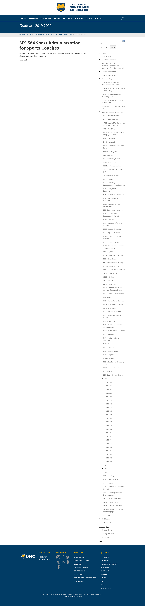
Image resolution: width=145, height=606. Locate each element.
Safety (103, 581)
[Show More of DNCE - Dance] (101, 178)
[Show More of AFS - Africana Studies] (101, 115)
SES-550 (109, 411)
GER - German (108, 280)
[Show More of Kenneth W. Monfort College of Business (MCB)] (99, 94)
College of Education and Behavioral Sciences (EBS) (111, 83)
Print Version (106, 56)
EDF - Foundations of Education (110, 199)
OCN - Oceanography (110, 351)
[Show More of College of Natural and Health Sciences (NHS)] (99, 100)
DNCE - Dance (108, 179)
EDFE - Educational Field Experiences (111, 205)
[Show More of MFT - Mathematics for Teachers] (101, 337)
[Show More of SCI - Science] (101, 371)
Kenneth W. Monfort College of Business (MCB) (112, 95)
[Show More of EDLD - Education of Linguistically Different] (101, 213)
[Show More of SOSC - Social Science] (101, 479)
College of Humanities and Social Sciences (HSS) (113, 89)
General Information (109, 72)
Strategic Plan (79, 571)
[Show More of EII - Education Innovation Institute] (101, 236)
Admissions (46, 18)
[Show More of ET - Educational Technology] (101, 262)
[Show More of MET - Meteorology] (101, 334)
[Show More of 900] (102, 472)
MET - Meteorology (110, 334)
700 (106, 469)
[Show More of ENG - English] (101, 251)
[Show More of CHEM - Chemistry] (101, 162)
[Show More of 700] (102, 468)
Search (113, 47)
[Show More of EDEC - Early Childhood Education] (101, 188)
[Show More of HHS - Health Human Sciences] (101, 293)
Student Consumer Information (85, 578)
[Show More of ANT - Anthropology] (101, 119)
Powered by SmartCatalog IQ (72, 596)
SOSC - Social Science (110, 479)
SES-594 (109, 461)
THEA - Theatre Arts (110, 502)
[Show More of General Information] (99, 71)
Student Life (59, 18)
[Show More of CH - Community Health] (101, 158)
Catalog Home (107, 530)
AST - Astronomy (109, 138)
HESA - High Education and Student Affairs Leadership (112, 289)
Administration (107, 515)
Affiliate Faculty (107, 522)
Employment (105, 567)
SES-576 (109, 425)
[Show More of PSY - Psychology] (101, 358)
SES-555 (109, 414)
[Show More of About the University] (99, 59)
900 (106, 472)
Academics (33, 18)
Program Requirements (110, 75)
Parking (103, 578)
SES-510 (109, 400)
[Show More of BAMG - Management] (101, 151)
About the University (109, 60)
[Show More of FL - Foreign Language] (101, 265)
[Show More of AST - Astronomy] (101, 138)
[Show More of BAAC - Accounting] (101, 141)
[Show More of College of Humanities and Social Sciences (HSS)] (99, 88)
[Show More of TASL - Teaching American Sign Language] (101, 492)
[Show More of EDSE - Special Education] (101, 228)
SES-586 (109, 447)
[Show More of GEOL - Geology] (101, 276)
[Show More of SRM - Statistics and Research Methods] (101, 486)
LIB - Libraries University (112, 312)
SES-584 (109, 440)
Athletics (79, 18)
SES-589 (109, 458)
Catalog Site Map (108, 533)
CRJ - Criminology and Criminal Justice (114, 170)
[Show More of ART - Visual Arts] (101, 128)
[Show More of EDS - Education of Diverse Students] (101, 222)
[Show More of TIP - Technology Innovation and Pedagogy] (101, 509)
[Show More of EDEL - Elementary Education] (101, 194)
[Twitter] (68, 557)
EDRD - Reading (109, 219)
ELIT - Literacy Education (112, 242)
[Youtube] (58, 562)
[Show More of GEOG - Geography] (101, 273)
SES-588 (109, 454)
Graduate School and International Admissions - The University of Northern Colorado (113, 65)
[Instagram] (58, 557)
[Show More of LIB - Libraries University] (101, 311)
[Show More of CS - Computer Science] (101, 175)
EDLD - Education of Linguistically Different (111, 214)
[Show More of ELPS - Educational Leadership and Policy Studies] (101, 245)
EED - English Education (111, 233)
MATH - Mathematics (110, 321)
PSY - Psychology (109, 358)
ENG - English (108, 252)
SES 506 (109, 393)
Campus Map (105, 560)
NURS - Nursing (108, 347)
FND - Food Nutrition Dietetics (114, 270)
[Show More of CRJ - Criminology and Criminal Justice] (101, 169)
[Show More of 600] (102, 464)
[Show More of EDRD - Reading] (101, 219)
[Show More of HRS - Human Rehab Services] (101, 300)
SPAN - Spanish (108, 483)
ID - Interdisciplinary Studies (113, 304)
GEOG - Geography (110, 273)
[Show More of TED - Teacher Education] (101, 498)
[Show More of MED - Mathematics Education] (101, 330)
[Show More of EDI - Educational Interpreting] (101, 209)
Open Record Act (107, 588)
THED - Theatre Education (112, 506)
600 (106, 465)
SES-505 (109, 389)
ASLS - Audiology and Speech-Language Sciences (113, 133)
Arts (70, 18)
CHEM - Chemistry (109, 162)
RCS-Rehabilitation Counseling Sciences (113, 363)
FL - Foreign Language (111, 266)
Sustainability (79, 581)
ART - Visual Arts (109, 129)
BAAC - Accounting (109, 142)
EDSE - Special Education (112, 229)
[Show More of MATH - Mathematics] (101, 320)
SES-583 (109, 436)
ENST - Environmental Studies (113, 255)
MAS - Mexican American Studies (112, 316)
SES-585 (109, 443)
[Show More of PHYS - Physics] (101, 354)
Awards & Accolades (81, 560)
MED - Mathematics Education (114, 331)
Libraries (104, 574)
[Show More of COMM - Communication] (101, 165)
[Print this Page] (124, 41)
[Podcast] (58, 567)
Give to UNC (105, 571)
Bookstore (105, 557)
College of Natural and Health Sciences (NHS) (112, 101)
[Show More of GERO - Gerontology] (101, 283)
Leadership (78, 564)
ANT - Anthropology (110, 119)
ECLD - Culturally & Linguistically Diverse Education (114, 184)
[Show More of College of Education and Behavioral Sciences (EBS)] (99, 82)
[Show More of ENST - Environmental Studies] (101, 255)
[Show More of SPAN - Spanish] (101, 482)
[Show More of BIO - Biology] (101, 154)
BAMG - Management (111, 151)
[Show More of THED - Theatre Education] (101, 505)
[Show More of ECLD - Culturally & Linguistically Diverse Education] (101, 182)
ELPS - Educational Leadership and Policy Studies (114, 247)
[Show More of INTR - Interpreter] (101, 307)
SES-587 (109, 451)
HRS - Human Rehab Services (113, 301)
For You (98, 18)
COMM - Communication (112, 166)
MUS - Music (107, 344)
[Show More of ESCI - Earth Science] (101, 258)
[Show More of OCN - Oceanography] (101, 350)
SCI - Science (107, 371)
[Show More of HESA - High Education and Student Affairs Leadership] (101, 287)
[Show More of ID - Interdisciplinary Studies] (101, 304)
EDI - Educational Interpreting (113, 210)
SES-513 (109, 404)
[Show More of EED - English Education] (101, 232)
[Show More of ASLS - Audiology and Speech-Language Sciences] (101, 132)
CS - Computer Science (111, 175)
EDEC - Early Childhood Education (111, 190)
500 (76, 34)
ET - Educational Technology (113, 262)
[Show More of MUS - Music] (101, 343)
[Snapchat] (68, 562)
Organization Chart (81, 567)
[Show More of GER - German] (101, 280)
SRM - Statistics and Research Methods (113, 488)
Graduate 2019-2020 (25, 34)
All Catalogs (106, 537)
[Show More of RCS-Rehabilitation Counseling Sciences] (101, 361)
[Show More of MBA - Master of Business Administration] (101, 324)
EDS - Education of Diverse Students (112, 224)
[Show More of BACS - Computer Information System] (101, 145)
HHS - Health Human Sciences (113, 294)
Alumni (89, 18)
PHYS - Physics (108, 355)
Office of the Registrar (109, 564)
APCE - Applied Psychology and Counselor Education (114, 124)
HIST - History (108, 297)
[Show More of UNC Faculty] (99, 518)
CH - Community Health (111, 159)
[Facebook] (63, 557)
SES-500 (109, 382)
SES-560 (109, 418)
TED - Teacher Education (112, 498)
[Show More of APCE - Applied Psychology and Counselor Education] (101, 122)
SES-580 (109, 429)
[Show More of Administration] (99, 515)
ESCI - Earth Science (110, 259)
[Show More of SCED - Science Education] (101, 367)
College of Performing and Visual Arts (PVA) (113, 107)
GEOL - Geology (108, 277)
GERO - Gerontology (110, 284)
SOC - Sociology (108, 476)
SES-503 (109, 386)
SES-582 (109, 433)
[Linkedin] (63, 562)
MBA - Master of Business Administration (112, 326)
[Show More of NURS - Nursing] (101, 347)
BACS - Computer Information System (114, 146)
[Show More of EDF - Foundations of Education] (101, 197)
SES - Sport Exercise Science (64, 34)
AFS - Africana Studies (111, 116)
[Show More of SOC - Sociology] (101, 475)
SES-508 (109, 397)
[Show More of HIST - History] (101, 297)
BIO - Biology (108, 155)
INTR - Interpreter (109, 308)
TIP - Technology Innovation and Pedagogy (113, 510)
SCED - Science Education (112, 368)
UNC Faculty (106, 519)
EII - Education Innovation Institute (112, 237)
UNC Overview (79, 557)
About (23, 18)
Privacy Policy (44, 594)
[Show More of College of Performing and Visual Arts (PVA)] (99, 105)
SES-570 (109, 422)
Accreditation (79, 574)
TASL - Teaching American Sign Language (112, 494)
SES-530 (109, 407)
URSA (102, 585)
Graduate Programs (109, 79)
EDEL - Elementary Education (113, 194)
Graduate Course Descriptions (43, 34)
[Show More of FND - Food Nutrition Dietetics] (101, 269)
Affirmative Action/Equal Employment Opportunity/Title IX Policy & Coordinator (78, 594)
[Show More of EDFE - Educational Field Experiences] (101, 203)
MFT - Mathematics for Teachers (111, 339)
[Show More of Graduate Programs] (99, 78)
